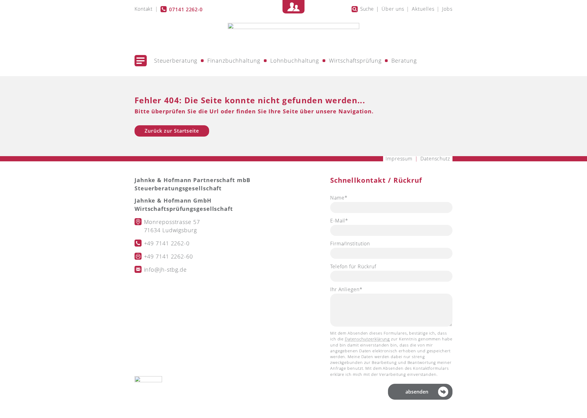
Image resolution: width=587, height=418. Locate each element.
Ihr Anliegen (346, 290)
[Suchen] (355, 9)
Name (344, 198)
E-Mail (344, 221)
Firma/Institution (350, 243)
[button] (141, 60)
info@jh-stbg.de (165, 269)
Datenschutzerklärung (367, 339)
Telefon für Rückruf (353, 266)
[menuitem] (144, 9)
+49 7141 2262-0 (167, 243)
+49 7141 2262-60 (168, 256)
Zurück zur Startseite (172, 130)
